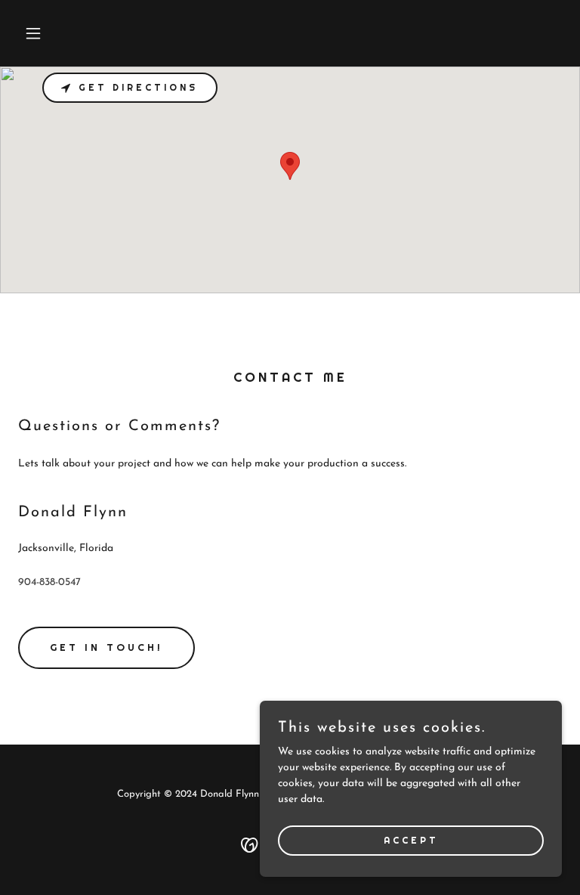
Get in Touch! (106, 647)
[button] (59, 33)
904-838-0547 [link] (49, 582)
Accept (411, 841)
